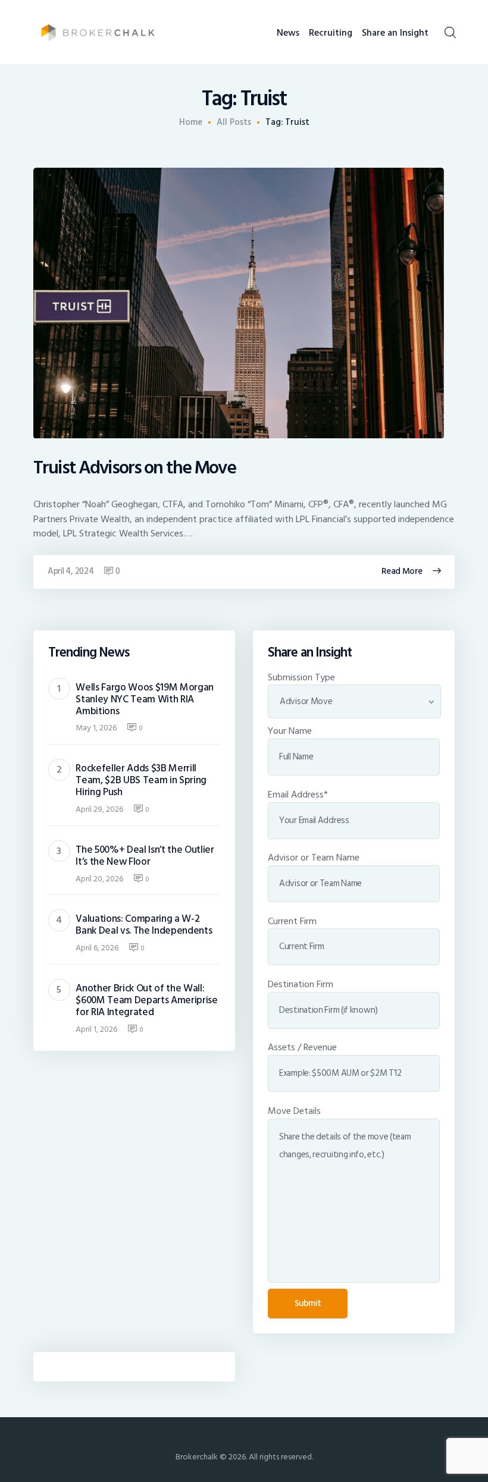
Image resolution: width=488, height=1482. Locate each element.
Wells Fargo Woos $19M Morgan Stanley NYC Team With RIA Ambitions (145, 699)
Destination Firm (300, 984)
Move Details (294, 1111)
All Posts (234, 122)
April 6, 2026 (97, 947)
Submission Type (301, 677)
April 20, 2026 (99, 879)
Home (190, 122)
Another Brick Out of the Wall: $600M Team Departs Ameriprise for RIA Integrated (146, 1000)
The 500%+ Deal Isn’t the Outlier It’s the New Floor (145, 856)
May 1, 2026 (96, 727)
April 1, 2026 (96, 1029)
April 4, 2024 (71, 571)
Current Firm (292, 921)
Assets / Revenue (302, 1047)
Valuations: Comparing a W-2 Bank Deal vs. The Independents (144, 925)
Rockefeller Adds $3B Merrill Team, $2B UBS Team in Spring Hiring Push (141, 780)
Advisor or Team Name (313, 857)
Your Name (290, 731)
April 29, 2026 (99, 809)
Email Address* (298, 794)
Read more (402, 571)
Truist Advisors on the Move (134, 468)
